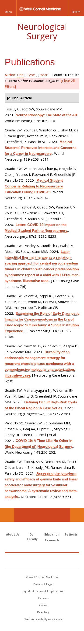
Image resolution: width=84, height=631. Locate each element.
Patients (71, 534)
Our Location (7, 515)
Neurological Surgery (42, 31)
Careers (43, 598)
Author (10, 74)
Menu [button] (8, 12)
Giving (43, 605)
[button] (76, 8)
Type (31, 74)
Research (52, 540)
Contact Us (77, 515)
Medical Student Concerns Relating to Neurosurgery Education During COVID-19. (34, 186)
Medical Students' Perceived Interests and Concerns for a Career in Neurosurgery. (40, 147)
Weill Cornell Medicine (42, 560)
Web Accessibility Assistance (43, 619)
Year (44, 74)
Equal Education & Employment (43, 591)
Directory (43, 612)
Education (51, 534)
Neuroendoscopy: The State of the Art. (47, 115)
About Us (12, 534)
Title (20, 74)
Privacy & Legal (43, 584)
